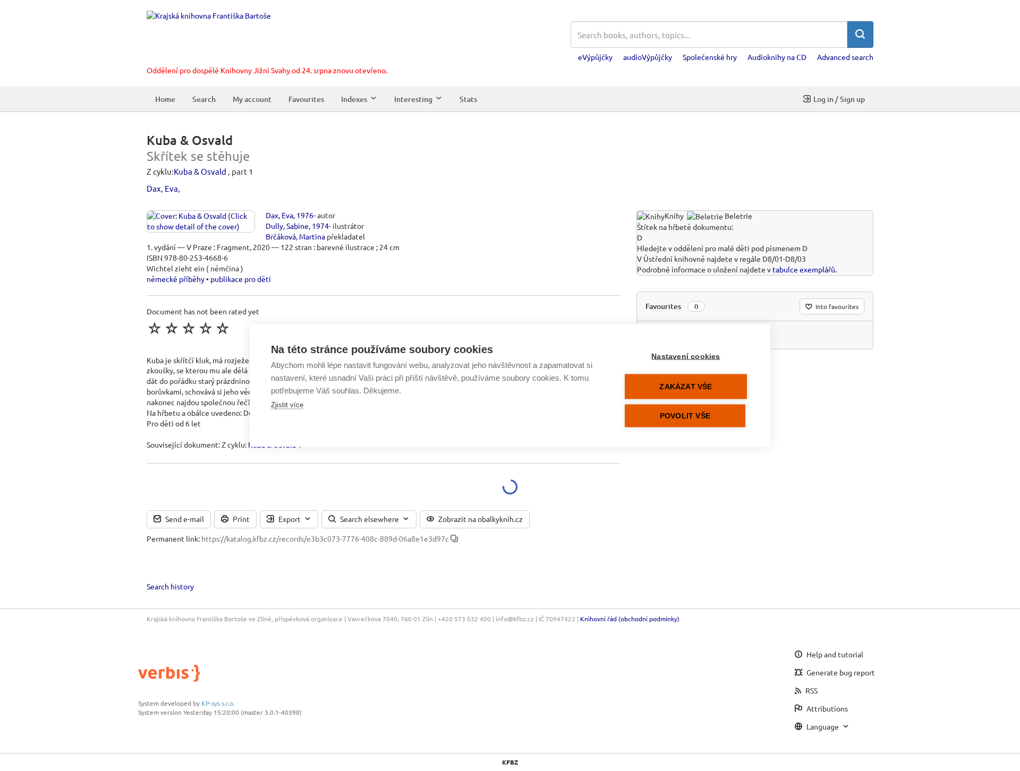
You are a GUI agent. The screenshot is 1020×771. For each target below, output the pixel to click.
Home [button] (165, 98)
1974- (321, 225)
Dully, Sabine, (288, 225)
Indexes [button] (354, 98)
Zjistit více (287, 405)
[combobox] (709, 34)
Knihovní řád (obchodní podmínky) (629, 618)
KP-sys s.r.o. (218, 703)
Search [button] (204, 98)
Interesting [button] (413, 98)
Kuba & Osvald (200, 171)
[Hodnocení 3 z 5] (189, 328)
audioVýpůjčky (647, 57)
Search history (170, 586)
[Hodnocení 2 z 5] (172, 328)
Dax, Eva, (163, 188)
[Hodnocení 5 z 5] (223, 328)
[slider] (189, 328)
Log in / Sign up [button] (839, 98)
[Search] (860, 34)
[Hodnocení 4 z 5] (206, 328)
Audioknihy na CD (776, 57)
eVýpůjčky (595, 57)
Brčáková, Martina (295, 236)
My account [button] (252, 98)
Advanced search (845, 57)
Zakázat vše (685, 387)
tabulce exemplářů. (804, 269)
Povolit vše (685, 416)
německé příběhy (176, 279)
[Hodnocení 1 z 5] (155, 328)
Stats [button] (468, 98)
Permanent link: (173, 538)
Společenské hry (710, 57)
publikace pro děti (240, 279)
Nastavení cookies (685, 357)
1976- (306, 215)
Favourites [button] (306, 98)
